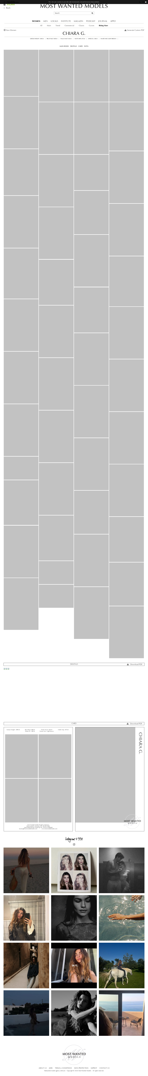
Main (49, 26)
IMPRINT (94, 1068)
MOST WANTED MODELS (74, 6)
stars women (11, 30)
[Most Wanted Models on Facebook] (5, 5)
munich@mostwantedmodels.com (131, 7)
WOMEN (36, 21)
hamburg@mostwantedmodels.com (131, 10)
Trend (58, 26)
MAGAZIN (78, 21)
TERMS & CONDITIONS (63, 1068)
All (41, 26)
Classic (81, 26)
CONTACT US (104, 1068)
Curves (91, 26)
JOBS (51, 1068)
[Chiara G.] (21, 73)
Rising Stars (103, 25)
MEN (45, 21)
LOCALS (54, 21)
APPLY (113, 21)
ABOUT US (43, 1068)
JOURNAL (102, 21)
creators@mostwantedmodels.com (131, 14)
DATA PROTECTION (81, 1068)
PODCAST (90, 21)
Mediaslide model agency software (54, 1071)
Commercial (69, 26)
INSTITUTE (66, 21)
